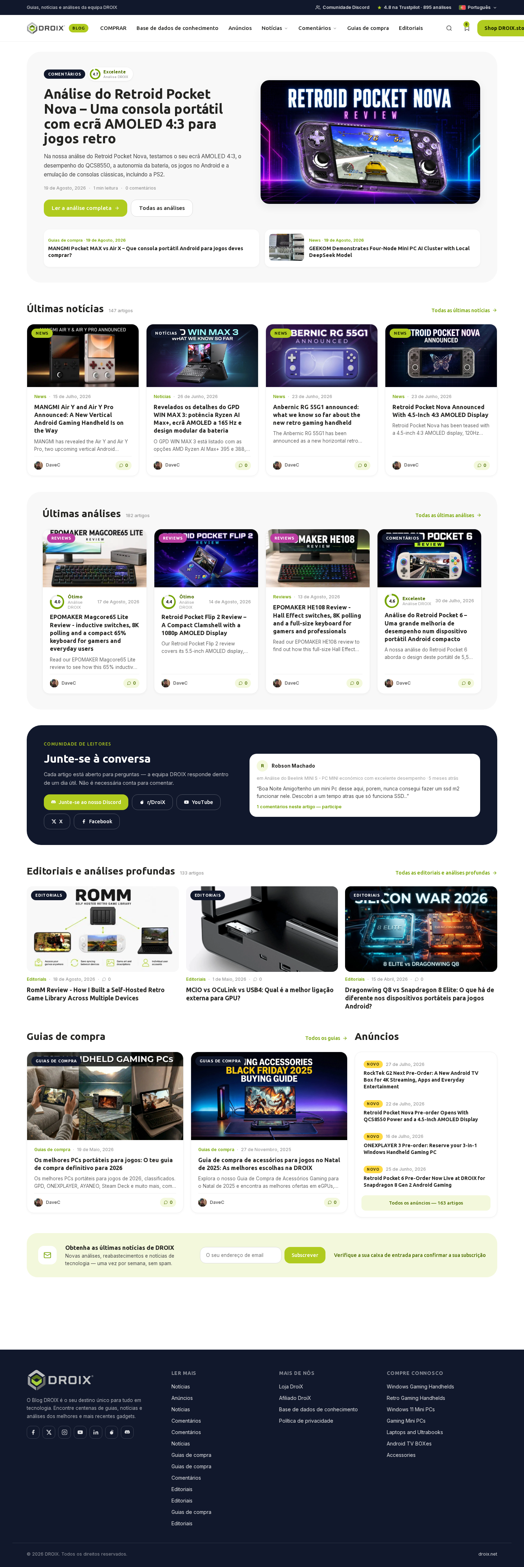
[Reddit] (111, 1432)
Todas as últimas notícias (460, 310)
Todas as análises (162, 208)
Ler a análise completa (82, 208)
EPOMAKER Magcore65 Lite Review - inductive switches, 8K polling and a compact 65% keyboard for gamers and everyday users (94, 633)
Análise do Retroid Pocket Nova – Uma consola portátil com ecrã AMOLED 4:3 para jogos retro (133, 116)
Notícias (272, 28)
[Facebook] (33, 1432)
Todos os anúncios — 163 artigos (426, 1203)
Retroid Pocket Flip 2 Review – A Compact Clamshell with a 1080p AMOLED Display (203, 625)
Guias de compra (368, 28)
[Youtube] (80, 1432)
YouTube (202, 802)
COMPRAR (113, 28)
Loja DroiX (291, 1386)
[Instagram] (64, 1432)
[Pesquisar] (449, 28)
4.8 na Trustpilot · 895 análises (417, 7)
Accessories (401, 1455)
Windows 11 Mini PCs (411, 1409)
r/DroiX (156, 802)
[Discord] (127, 1432)
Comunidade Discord (346, 7)
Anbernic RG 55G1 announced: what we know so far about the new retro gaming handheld (316, 415)
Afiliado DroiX (295, 1398)
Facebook (100, 821)
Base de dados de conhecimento (178, 28)
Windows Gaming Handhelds (420, 1386)
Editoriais (411, 28)
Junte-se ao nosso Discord (90, 802)
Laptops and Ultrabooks (415, 1432)
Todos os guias (322, 1038)
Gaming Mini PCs (406, 1421)
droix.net (487, 1554)
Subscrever (305, 1255)
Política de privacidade (306, 1421)
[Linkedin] (95, 1432)
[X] (48, 1432)
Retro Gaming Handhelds (416, 1398)
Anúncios (240, 28)
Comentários (314, 28)
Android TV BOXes (409, 1443)
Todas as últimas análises (444, 515)
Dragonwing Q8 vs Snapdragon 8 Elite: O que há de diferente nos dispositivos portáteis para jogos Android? (419, 998)
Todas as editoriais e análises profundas (442, 873)
